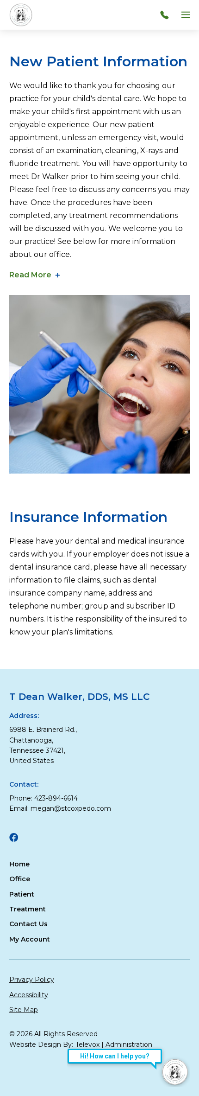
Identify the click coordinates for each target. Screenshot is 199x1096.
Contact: (23, 784)
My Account (29, 939)
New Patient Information (98, 61)
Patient (21, 894)
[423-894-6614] (166, 14)
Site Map (23, 1010)
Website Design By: (41, 1044)
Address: (24, 715)
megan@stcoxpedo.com (71, 808)
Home (19, 864)
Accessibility (28, 995)
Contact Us (28, 924)
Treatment (27, 909)
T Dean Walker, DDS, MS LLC (79, 696)
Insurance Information (88, 517)
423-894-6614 (56, 798)
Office (19, 879)
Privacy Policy (31, 979)
